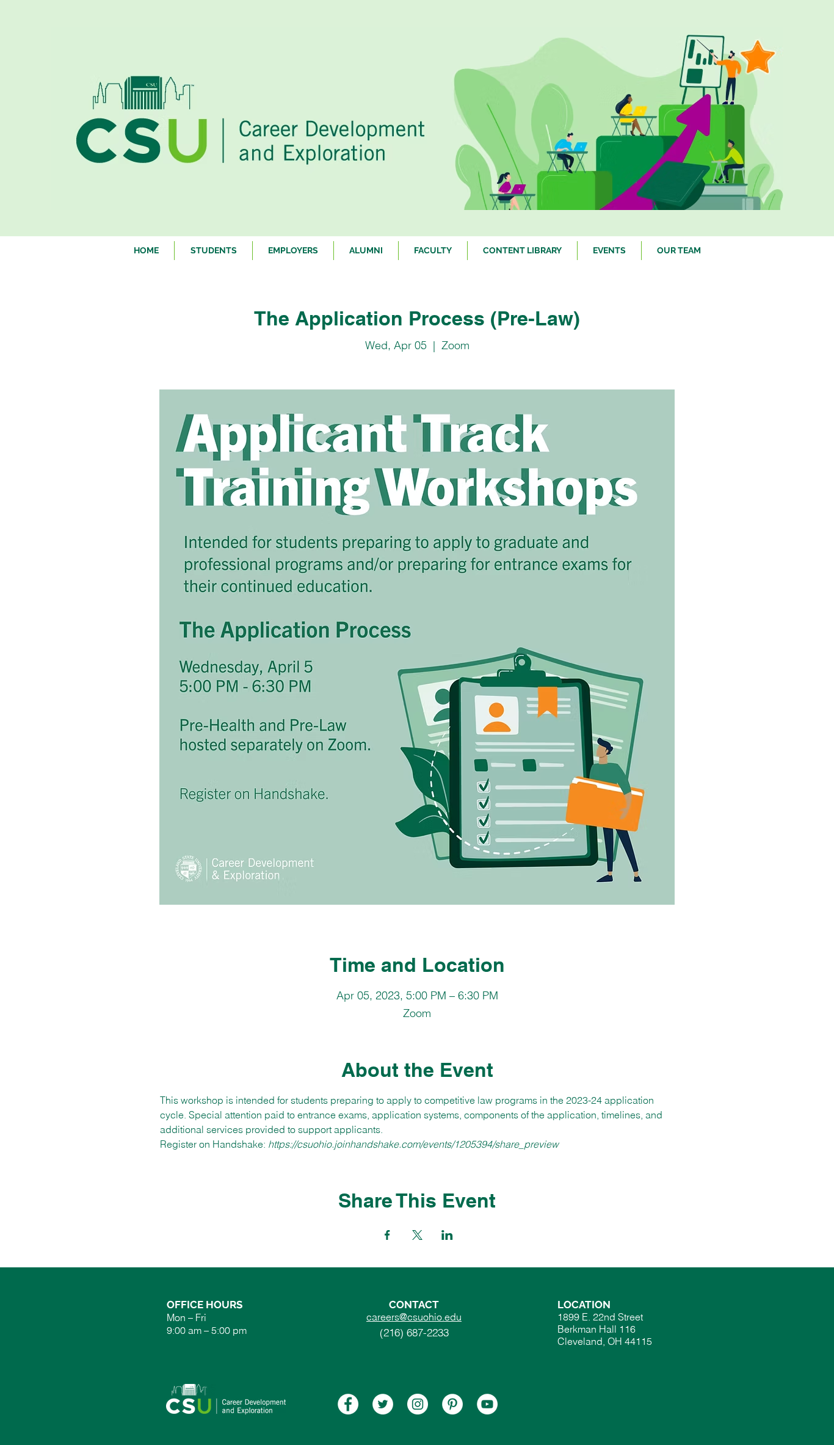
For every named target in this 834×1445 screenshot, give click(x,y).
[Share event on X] (417, 1235)
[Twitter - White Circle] (382, 1404)
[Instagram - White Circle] (417, 1404)
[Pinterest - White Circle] (452, 1404)
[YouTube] (487, 1404)
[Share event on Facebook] (387, 1235)
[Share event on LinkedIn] (447, 1235)
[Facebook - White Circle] (348, 1404)
